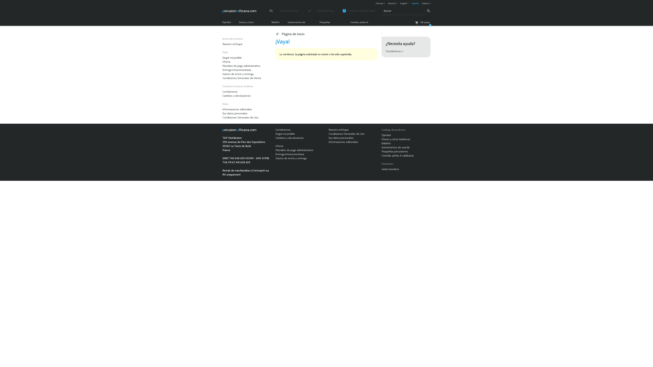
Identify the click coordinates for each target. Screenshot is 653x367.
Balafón (276, 22)
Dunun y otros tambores (246, 23)
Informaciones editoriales (237, 109)
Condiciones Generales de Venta (241, 78)
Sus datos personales (234, 113)
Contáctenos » (394, 51)
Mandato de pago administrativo (241, 65)
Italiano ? (426, 3)
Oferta (226, 61)
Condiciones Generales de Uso (240, 117)
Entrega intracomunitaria (236, 70)
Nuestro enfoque (232, 44)
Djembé (226, 22)
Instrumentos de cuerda (296, 23)
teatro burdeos (390, 169)
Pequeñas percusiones (326, 23)
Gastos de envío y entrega (238, 74)
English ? (404, 3)
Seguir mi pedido (232, 57)
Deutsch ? (392, 3)
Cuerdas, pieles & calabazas (359, 23)
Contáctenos (230, 91)
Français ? (380, 3)
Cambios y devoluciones (236, 95)
